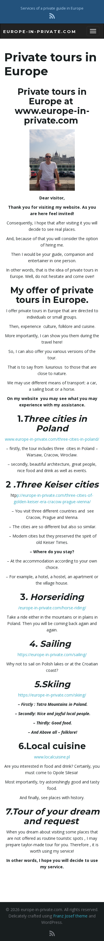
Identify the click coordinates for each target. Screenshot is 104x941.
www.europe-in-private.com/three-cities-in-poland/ (52, 439)
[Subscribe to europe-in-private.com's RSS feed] (52, 16)
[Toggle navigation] (93, 31)
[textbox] (52, 106)
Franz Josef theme (70, 916)
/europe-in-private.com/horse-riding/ (52, 607)
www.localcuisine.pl (52, 757)
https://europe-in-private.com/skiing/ (52, 695)
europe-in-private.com (39, 31)
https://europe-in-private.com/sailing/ (52, 654)
